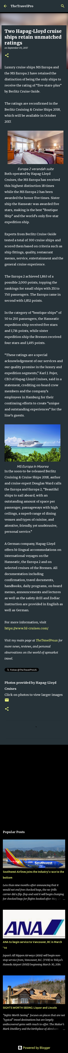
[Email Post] (7, 701)
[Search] (62, 6)
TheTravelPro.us (47, 640)
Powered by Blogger (36, 1047)
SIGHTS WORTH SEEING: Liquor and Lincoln (30, 1007)
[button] (7, 55)
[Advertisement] (34, 784)
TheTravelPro (22, 6)
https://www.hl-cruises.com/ (26, 628)
